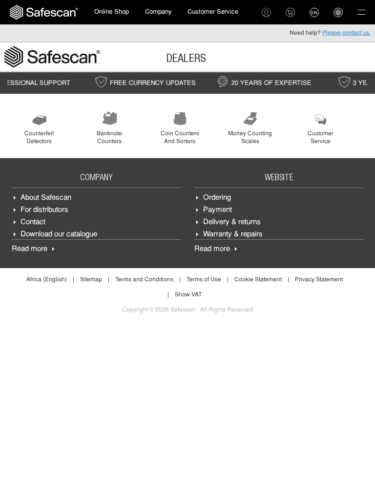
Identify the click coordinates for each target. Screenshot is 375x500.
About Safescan (46, 198)
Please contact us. (346, 33)
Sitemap (91, 280)
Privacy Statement (319, 280)
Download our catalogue (59, 234)
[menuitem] (44, 12)
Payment (217, 210)
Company (158, 12)
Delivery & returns (232, 222)
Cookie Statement (258, 280)
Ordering (217, 198)
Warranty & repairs (233, 234)
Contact (33, 222)
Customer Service (213, 12)
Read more (29, 249)
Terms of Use (204, 280)
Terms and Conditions (144, 280)
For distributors (44, 210)
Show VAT (188, 295)
